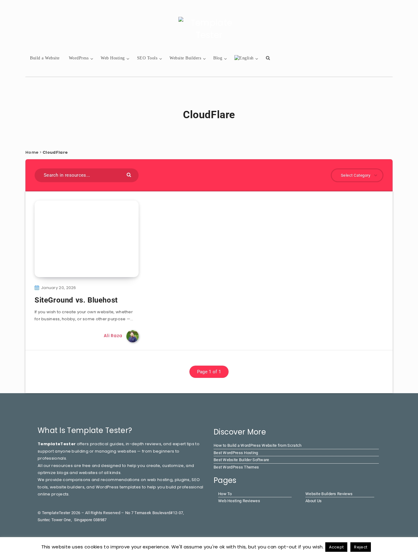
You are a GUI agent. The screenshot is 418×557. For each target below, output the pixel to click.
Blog (217, 58)
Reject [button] (360, 547)
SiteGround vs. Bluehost (76, 300)
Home (31, 152)
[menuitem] (244, 58)
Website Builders (185, 58)
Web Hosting (113, 58)
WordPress (79, 58)
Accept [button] (336, 547)
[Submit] (129, 174)
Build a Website (45, 58)
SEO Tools (147, 58)
